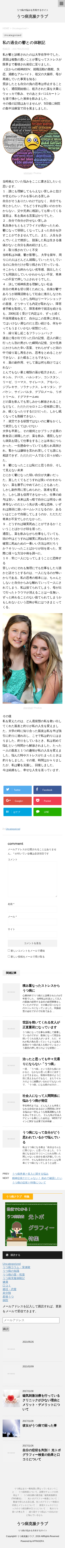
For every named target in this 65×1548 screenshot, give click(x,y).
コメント (13, 859)
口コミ (7, 1285)
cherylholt (28, 708)
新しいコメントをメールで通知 (28, 950)
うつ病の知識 (11, 1270)
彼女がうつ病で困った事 (40, 1425)
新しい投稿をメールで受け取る (28, 956)
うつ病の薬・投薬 (14, 1274)
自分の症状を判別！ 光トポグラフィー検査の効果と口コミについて (42, 1454)
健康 (5, 1281)
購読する (15, 1255)
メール (12, 916)
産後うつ (8, 1296)
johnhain (28, 173)
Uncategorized (13, 829)
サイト (11, 929)
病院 (5, 1300)
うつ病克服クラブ (32, 16)
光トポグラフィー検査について (42, 1498)
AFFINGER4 (38, 1541)
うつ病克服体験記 (14, 1278)
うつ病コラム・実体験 (16, 1267)
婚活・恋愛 (9, 1289)
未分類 (7, 1292)
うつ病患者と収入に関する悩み (30, 1173)
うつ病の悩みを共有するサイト (32, 1530)
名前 (11, 904)
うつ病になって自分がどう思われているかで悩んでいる (41, 1137)
